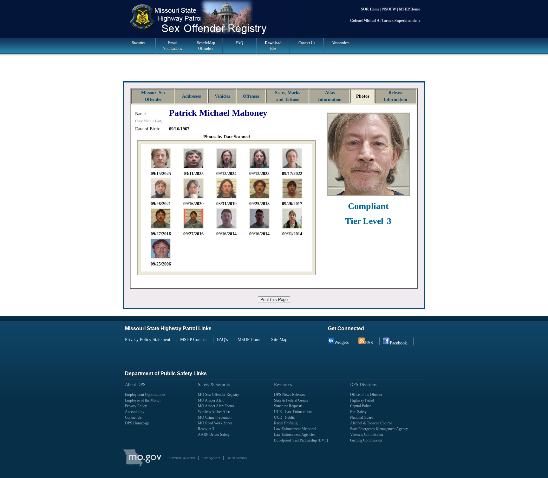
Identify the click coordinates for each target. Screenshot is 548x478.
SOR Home (370, 9)
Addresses (191, 96)
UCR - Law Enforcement (293, 411)
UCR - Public (284, 417)
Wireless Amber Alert (214, 411)
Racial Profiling (285, 423)
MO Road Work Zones (215, 423)
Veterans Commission (366, 434)
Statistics (138, 43)
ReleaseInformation (395, 96)
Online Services (237, 458)
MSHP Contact (193, 339)
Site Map (279, 339)
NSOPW (389, 9)
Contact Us (306, 43)
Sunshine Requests (288, 406)
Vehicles (222, 96)
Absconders (340, 43)
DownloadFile (273, 46)
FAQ (239, 43)
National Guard (361, 417)
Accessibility (134, 411)
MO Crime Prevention (215, 417)
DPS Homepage (137, 423)
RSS (369, 342)
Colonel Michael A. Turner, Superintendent (385, 20)
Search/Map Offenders (206, 46)
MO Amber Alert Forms (216, 406)
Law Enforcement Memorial (295, 429)
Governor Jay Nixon (182, 458)
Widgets (341, 342)
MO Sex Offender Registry (218, 394)
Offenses (251, 96)
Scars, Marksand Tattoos (287, 96)
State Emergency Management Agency (379, 429)
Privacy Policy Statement (147, 339)
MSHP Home (409, 9)
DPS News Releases (289, 394)
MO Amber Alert (211, 400)
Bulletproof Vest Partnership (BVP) (301, 440)
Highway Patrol (362, 400)
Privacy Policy (136, 406)
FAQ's (222, 339)
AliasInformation (330, 96)
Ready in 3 (206, 429)
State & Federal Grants (291, 400)
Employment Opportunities (145, 394)
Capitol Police (360, 406)
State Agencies (211, 458)
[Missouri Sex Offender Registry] (274, 18)
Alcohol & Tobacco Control (371, 423)
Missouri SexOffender (153, 96)
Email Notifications (172, 46)
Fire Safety (358, 411)
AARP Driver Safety (214, 434)
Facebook (398, 343)
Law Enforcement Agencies (294, 434)
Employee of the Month (142, 400)
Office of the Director (366, 394)
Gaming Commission (366, 440)
